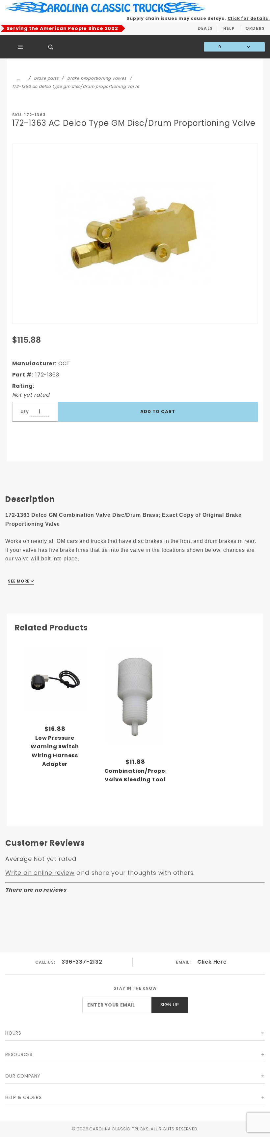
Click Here (212, 962)
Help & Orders (23, 1097)
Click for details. (249, 18)
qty (24, 412)
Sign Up (169, 1005)
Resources (19, 1054)
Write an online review (40, 873)
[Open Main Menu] (20, 47)
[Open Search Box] (51, 47)
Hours (13, 1033)
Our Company (22, 1076)
